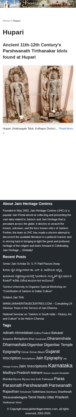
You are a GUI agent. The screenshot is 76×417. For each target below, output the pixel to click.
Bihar (31, 339)
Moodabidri (64, 373)
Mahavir (37, 373)
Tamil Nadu (37, 397)
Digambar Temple (58, 345)
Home (6, 20)
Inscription (12, 358)
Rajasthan (11, 391)
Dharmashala (15, 344)
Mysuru (26, 379)
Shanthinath (65, 391)
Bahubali (57, 333)
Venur (18, 402)
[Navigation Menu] (69, 4)
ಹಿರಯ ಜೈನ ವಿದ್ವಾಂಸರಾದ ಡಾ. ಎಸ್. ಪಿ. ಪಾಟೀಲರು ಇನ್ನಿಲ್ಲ (32, 269)
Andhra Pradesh (42, 333)
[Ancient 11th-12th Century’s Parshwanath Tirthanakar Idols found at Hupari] (38, 94)
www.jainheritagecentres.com (40, 408)
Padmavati (47, 379)
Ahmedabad (24, 333)
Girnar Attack (37, 352)
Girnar (25, 352)
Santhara (51, 391)
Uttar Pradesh (58, 397)
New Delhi (36, 379)
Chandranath (40, 339)
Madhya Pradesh (16, 373)
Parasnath (12, 385)
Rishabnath (25, 392)
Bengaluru (21, 338)
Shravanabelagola (15, 397)
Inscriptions (28, 358)
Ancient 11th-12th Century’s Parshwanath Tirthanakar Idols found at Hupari (35, 51)
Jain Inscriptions (33, 366)
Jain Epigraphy (49, 358)
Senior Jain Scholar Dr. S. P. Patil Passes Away (31, 263)
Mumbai (8, 379)
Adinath (8, 333)
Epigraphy (12, 351)
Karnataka (60, 365)
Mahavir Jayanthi (51, 373)
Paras (59, 378)
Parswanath (60, 385)
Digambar (35, 345)
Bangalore (8, 339)
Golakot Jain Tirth (13, 297)
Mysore (17, 379)
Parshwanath (35, 385)
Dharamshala (59, 338)
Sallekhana (38, 391)
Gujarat (52, 351)
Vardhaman (9, 402)
